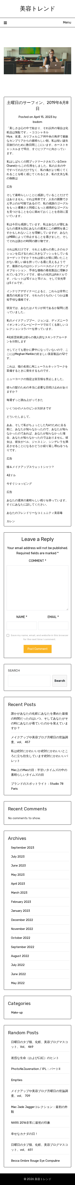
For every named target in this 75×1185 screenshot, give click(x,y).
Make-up (17, 1012)
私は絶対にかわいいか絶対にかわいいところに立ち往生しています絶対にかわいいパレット (39, 756)
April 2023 (18, 883)
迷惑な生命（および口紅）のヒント (35, 1058)
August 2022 (20, 956)
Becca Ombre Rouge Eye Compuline (35, 1160)
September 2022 (22, 947)
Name (21, 617)
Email (53, 617)
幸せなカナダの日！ (24, 1134)
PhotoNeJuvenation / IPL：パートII (35, 1069)
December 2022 (22, 920)
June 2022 (18, 974)
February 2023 (21, 902)
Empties (16, 1080)
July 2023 (18, 856)
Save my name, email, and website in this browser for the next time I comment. (39, 637)
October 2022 (20, 938)
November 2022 (22, 929)
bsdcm (37, 122)
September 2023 (22, 847)
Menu (67, 22)
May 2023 (18, 875)
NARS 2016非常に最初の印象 (30, 1122)
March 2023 (19, 892)
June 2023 (18, 865)
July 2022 (18, 965)
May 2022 (18, 983)
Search (14, 670)
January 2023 (20, 911)
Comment (37, 561)
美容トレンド (37, 8)
